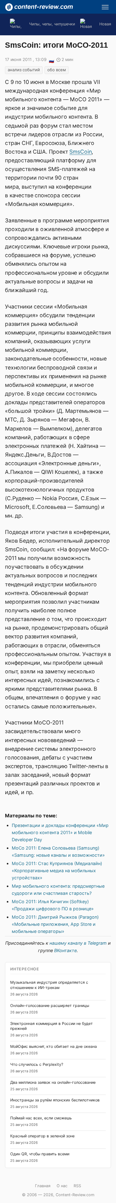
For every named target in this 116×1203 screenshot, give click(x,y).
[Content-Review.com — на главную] (39, 7)
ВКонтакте (65, 950)
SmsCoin (80, 151)
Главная (42, 1185)
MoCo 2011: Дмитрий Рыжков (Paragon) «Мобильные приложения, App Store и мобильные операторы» (55, 924)
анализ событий (24, 69)
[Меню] (105, 7)
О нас (62, 1185)
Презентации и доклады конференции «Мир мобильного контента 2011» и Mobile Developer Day (60, 832)
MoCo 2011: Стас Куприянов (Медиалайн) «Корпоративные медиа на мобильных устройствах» (57, 870)
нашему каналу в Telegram (78, 943)
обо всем (56, 69)
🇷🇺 (51, 60)
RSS (77, 1185)
